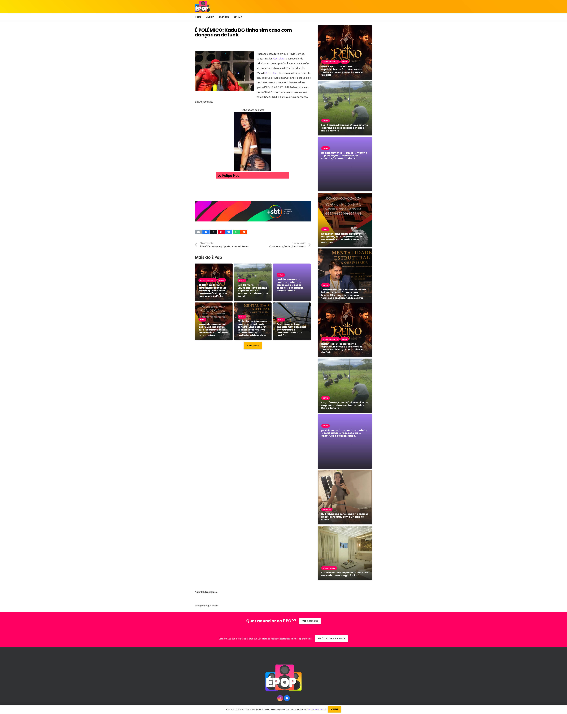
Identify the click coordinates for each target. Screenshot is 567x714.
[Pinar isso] (221, 232)
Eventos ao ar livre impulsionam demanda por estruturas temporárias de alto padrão (292, 329)
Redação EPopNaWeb (206, 605)
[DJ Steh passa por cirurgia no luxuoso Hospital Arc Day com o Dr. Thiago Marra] (345, 472)
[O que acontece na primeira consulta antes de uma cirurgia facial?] (345, 528)
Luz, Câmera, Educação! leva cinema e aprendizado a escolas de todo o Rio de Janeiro (253, 290)
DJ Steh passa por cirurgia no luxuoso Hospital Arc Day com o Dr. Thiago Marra (344, 516)
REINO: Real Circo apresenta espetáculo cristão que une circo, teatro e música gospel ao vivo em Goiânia (213, 290)
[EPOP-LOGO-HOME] (203, 7)
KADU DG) (270, 73)
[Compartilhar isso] (206, 232)
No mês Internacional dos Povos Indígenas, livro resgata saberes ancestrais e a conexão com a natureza (213, 329)
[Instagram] (280, 698)
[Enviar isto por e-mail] (198, 232)
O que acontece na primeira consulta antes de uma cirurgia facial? (344, 574)
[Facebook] (287, 698)
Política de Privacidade (316, 709)
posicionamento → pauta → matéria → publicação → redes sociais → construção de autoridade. (290, 285)
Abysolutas (279, 58)
